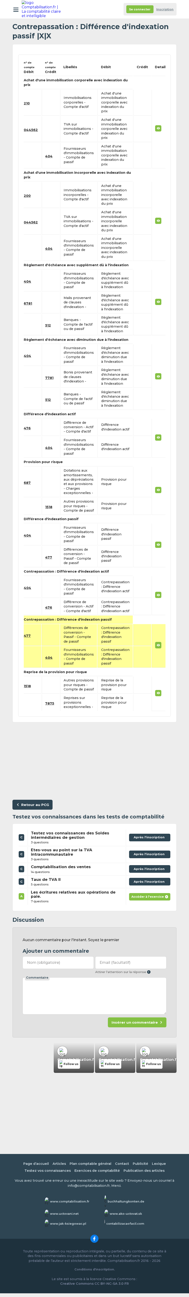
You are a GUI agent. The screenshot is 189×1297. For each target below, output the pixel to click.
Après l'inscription (149, 838)
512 (48, 325)
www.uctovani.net (64, 1213)
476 (27, 428)
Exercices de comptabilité (97, 1171)
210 (27, 103)
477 (48, 557)
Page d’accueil (36, 1164)
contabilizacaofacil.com (125, 1223)
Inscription (165, 9)
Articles (59, 1164)
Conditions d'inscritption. (94, 1269)
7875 (49, 703)
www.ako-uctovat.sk (126, 1213)
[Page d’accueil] (42, 9)
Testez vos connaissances (47, 1171)
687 (27, 483)
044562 (31, 130)
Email (115, 962)
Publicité (140, 1164)
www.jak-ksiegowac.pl (68, 1223)
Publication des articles (144, 1171)
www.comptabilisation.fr (69, 1201)
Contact (122, 1164)
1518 (48, 507)
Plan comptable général (90, 1164)
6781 (28, 303)
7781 (49, 378)
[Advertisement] (94, 760)
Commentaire (37, 977)
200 (27, 196)
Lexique (159, 1164)
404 (49, 156)
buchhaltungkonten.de (126, 1201)
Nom (43, 962)
